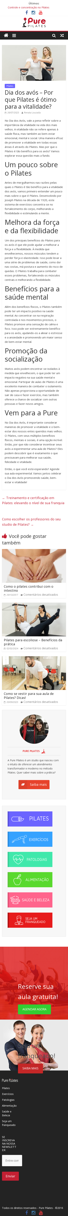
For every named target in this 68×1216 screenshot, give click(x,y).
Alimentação (9, 1105)
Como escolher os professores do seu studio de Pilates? (31, 522)
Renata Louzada (32, 112)
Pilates (10, 86)
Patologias (8, 1099)
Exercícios (8, 1094)
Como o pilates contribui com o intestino (28, 588)
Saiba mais (30, 1068)
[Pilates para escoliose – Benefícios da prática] (34, 605)
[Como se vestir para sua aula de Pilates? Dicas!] (34, 658)
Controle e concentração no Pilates (28, 7)
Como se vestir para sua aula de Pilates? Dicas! (29, 695)
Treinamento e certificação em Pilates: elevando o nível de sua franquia (33, 500)
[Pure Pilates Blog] (34, 20)
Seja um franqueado (9, 1123)
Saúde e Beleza (6, 1113)
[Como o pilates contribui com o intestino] (34, 551)
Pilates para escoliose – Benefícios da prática (33, 642)
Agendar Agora (34, 1009)
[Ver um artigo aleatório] (62, 35)
